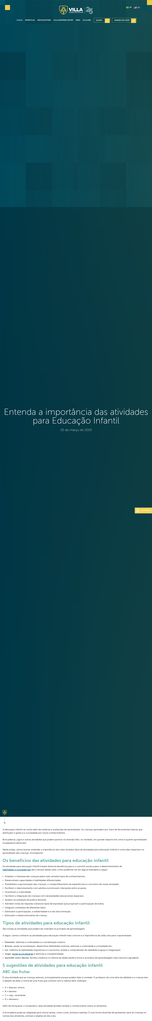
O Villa (19, 20)
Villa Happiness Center (63, 20)
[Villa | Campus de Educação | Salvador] (76, 10)
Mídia (78, 20)
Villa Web (87, 20)
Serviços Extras (44, 20)
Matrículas (30, 20)
